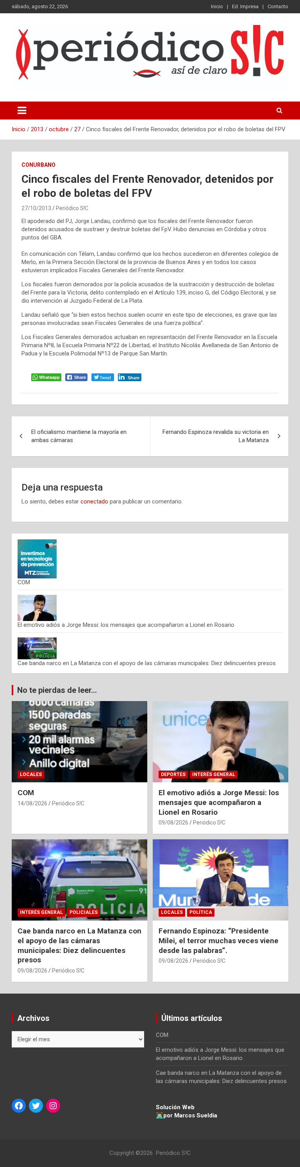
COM (24, 582)
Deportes (173, 774)
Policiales (84, 912)
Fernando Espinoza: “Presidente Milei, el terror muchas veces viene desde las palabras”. (219, 940)
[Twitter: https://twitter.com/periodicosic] (36, 1106)
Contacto (278, 6)
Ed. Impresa (245, 6)
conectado (94, 501)
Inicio (217, 6)
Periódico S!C (72, 208)
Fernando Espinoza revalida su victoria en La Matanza (215, 436)
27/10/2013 (36, 208)
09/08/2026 (173, 822)
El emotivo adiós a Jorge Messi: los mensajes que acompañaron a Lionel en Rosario (126, 624)
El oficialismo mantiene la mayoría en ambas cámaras (79, 436)
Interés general (213, 774)
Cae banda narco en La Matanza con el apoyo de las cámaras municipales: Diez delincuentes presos (147, 663)
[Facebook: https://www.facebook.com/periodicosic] (19, 1106)
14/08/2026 (32, 803)
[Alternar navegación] (22, 111)
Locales (31, 774)
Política (200, 912)
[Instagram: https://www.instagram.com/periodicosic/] (53, 1106)
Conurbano (38, 165)
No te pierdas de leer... (57, 690)
